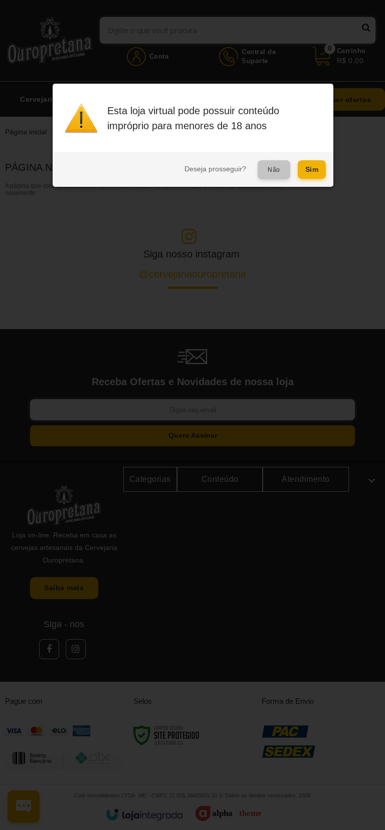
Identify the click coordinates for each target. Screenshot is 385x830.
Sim (312, 169)
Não (274, 169)
